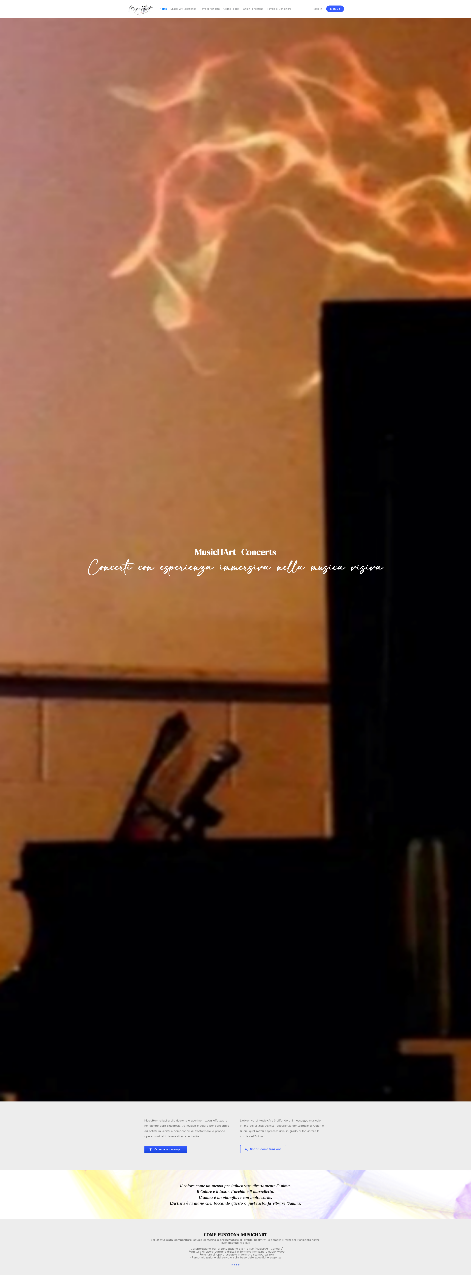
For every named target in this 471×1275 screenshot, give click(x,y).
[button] (165, 1149)
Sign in (318, 8)
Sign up (335, 8)
